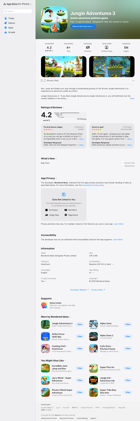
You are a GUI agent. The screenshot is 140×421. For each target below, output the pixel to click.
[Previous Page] (38, 47)
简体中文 (75, 407)
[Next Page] (137, 47)
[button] (18, 18)
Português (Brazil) (109, 407)
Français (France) (87, 407)
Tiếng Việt (121, 407)
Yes (42, 281)
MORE (81, 139)
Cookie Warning (82, 418)
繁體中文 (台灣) (46, 410)
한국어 (98, 407)
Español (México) (47, 407)
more (132, 98)
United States (45, 404)
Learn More (119, 224)
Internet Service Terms (49, 418)
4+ (90, 273)
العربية (58, 407)
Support (93, 418)
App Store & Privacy (67, 418)
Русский (66, 407)
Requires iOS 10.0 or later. (100, 264)
